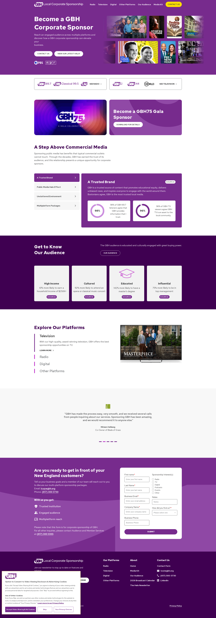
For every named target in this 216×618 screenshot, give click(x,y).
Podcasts (158, 487)
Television (103, 4)
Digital (113, 4)
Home (133, 566)
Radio (92, 4)
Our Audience (144, 4)
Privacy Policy (176, 606)
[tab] (100, 441)
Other (157, 493)
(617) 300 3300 (45, 534)
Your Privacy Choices (63, 609)
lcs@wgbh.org (48, 488)
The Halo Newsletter (140, 585)
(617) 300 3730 (50, 491)
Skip (45, 609)
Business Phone (131, 518)
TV (156, 482)
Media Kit (158, 4)
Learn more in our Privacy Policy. (51, 603)
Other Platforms (127, 4)
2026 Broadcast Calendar (142, 580)
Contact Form (163, 566)
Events (157, 490)
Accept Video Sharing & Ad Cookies (20, 609)
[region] (41, 592)
